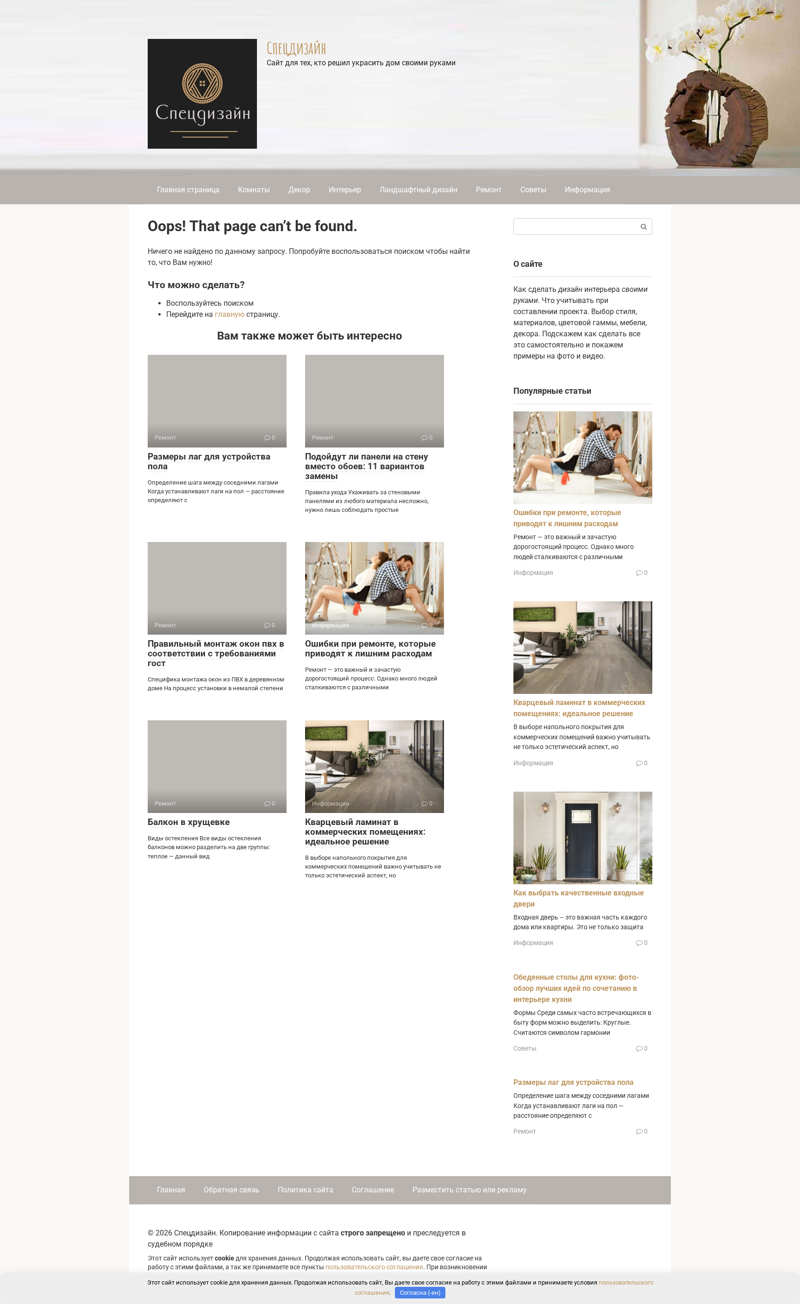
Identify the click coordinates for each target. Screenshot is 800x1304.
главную (229, 314)
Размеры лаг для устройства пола (209, 461)
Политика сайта (305, 1189)
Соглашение (373, 1189)
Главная (171, 1189)
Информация (587, 189)
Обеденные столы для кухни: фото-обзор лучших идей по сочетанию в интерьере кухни (576, 988)
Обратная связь (231, 1189)
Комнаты (254, 189)
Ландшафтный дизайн (418, 189)
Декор (299, 189)
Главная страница (188, 189)
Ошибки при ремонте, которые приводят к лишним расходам (370, 648)
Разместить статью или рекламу (469, 1189)
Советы (533, 189)
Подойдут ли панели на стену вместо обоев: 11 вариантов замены (366, 466)
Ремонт (489, 189)
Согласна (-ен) (420, 1292)
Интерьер (345, 189)
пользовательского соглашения (374, 1267)
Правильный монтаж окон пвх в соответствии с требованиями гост (216, 653)
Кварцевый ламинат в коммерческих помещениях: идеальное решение (365, 832)
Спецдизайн (296, 47)
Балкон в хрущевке (189, 822)
